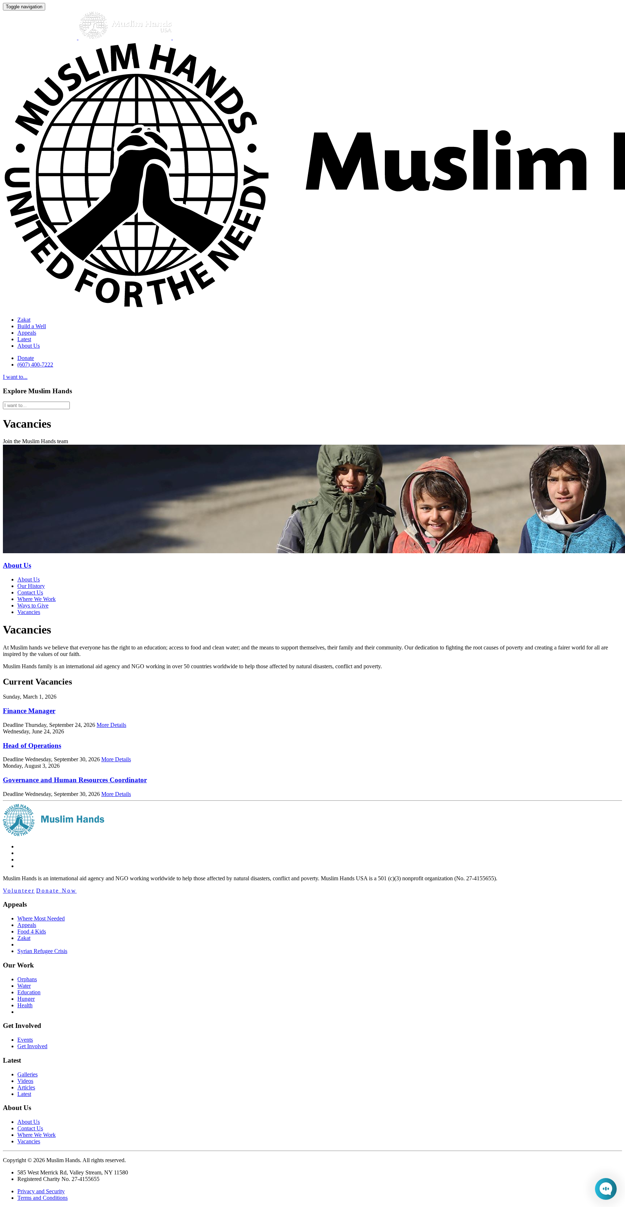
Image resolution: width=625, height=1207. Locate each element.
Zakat (23, 320)
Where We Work (36, 599)
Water (24, 986)
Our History (31, 586)
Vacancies (28, 612)
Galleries (27, 1074)
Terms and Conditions (42, 1198)
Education (29, 992)
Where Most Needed (41, 918)
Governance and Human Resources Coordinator (75, 780)
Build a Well (31, 326)
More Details (111, 725)
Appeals (26, 333)
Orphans (27, 979)
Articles (26, 1087)
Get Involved (32, 1046)
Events (25, 1040)
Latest (24, 339)
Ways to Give (32, 605)
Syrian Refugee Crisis (42, 951)
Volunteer (19, 891)
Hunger (26, 999)
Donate (25, 358)
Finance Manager (29, 711)
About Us (28, 346)
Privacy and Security (41, 1191)
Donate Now (56, 891)
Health (25, 1005)
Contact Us (30, 592)
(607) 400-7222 (35, 364)
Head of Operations (32, 745)
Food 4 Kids (31, 931)
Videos (25, 1081)
